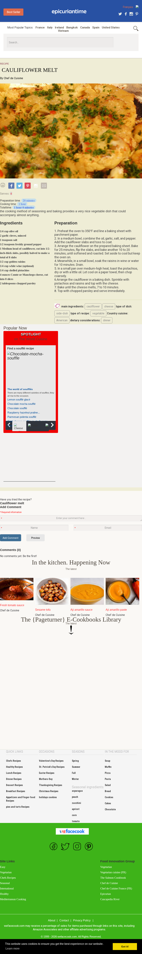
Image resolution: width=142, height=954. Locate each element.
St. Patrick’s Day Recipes (52, 766)
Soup (107, 760)
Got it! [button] (125, 946)
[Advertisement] (29, 460)
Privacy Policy (82, 920)
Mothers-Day (45, 779)
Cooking (69, 11)
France (40, 27)
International (7, 888)
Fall (74, 773)
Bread (108, 791)
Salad (108, 785)
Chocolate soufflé (17, 408)
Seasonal (5, 883)
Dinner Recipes (14, 779)
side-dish (62, 313)
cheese (108, 306)
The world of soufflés (20, 389)
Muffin (108, 766)
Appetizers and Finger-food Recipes (20, 799)
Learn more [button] (13, 948)
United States (111, 27)
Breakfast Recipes (15, 791)
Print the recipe (4, 185)
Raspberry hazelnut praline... (23, 412)
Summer (76, 766)
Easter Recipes (46, 773)
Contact (64, 920)
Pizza (107, 773)
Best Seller (13, 12)
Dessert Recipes (14, 785)
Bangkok (72, 27)
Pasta (108, 779)
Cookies (109, 797)
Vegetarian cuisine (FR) (113, 872)
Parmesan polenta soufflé (21, 416)
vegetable (98, 313)
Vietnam (63, 30)
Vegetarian (6, 872)
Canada (85, 27)
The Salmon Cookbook (113, 877)
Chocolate (110, 809)
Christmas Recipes (48, 791)
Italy (49, 27)
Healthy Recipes (14, 766)
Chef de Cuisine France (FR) (116, 888)
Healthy (4, 893)
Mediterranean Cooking (13, 899)
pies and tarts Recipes (17, 806)
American (62, 320)
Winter (75, 779)
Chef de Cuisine (13, 78)
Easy (2, 866)
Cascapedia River (109, 899)
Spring (75, 760)
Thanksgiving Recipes (50, 785)
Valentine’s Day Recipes (51, 760)
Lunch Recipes (13, 773)
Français (128, 7)
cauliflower (93, 306)
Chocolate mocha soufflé (21, 403)
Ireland (59, 27)
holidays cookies (48, 797)
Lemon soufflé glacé (18, 399)
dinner (106, 320)
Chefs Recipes (13, 760)
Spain (95, 27)
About (51, 920)
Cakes (108, 803)
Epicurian (105, 893)
